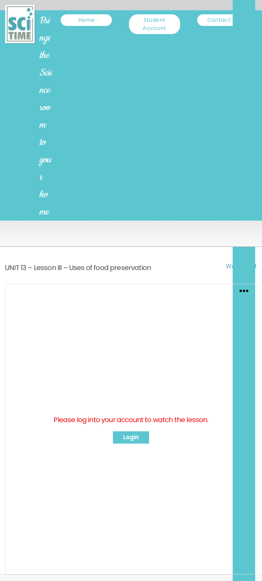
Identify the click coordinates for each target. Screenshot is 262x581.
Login (131, 437)
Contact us (222, 20)
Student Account (154, 24)
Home (86, 20)
